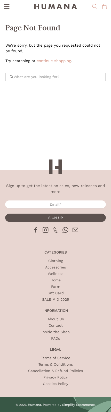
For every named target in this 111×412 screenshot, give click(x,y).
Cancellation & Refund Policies (55, 371)
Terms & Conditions (55, 364)
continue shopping (54, 60)
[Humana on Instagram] (46, 231)
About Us (55, 319)
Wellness (55, 274)
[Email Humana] (75, 231)
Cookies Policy (55, 384)
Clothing (55, 261)
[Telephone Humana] (56, 231)
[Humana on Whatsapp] (65, 231)
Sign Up (55, 218)
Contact (56, 325)
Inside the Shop (56, 332)
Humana (34, 405)
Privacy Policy (55, 377)
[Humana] (55, 6)
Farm (55, 286)
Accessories (55, 267)
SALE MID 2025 (55, 299)
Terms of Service (55, 358)
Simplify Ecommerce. (79, 405)
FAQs (55, 338)
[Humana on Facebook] (36, 231)
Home (56, 280)
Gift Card (55, 293)
